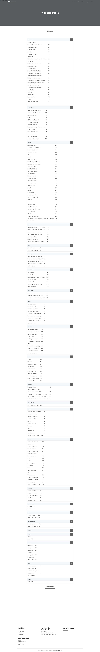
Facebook (65, 630)
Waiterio (60, 650)
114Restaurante (11, 2)
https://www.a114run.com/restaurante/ (49, 634)
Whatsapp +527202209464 (47, 632)
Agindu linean (90, 1)
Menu (83, 1)
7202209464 (43, 631)
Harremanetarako (76, 1)
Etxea (19, 640)
